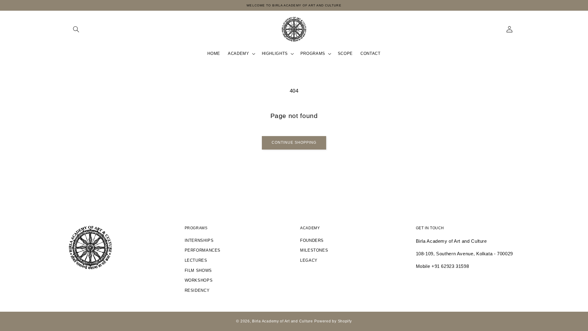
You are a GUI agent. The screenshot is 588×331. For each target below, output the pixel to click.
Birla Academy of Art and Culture (282, 321)
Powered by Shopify (333, 321)
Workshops (199, 280)
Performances (203, 250)
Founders (312, 240)
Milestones (314, 250)
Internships (199, 240)
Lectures (196, 260)
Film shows (198, 270)
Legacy (309, 260)
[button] (76, 29)
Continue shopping (294, 142)
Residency (197, 290)
